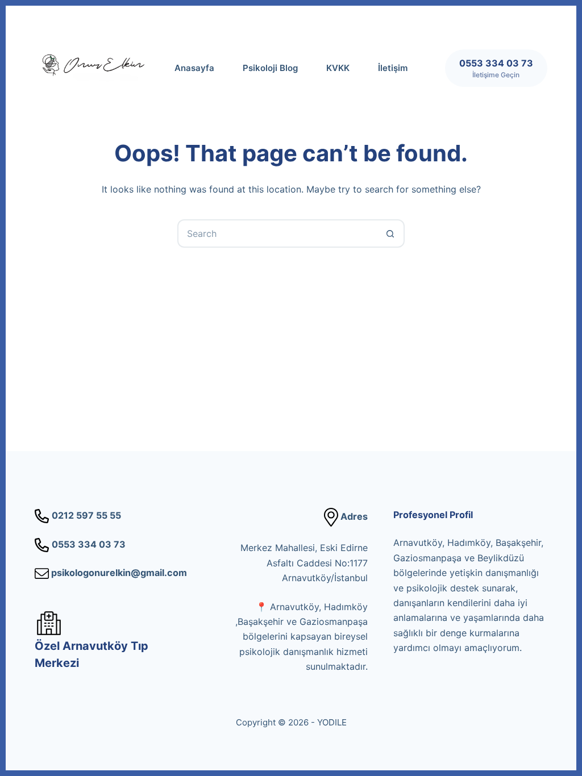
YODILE (332, 722)
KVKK (338, 67)
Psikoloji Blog (270, 67)
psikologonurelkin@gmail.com (118, 572)
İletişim (393, 67)
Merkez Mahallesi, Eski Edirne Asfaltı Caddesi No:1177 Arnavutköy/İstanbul (304, 562)
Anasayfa (194, 67)
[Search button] (390, 233)
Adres (353, 516)
